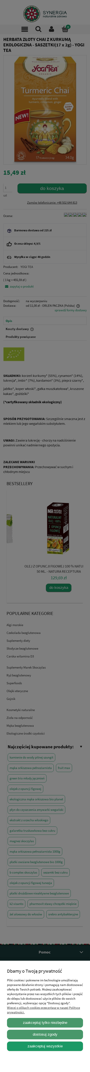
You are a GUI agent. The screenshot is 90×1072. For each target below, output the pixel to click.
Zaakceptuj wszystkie (45, 1046)
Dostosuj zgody (45, 1034)
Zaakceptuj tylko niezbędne (45, 1022)
